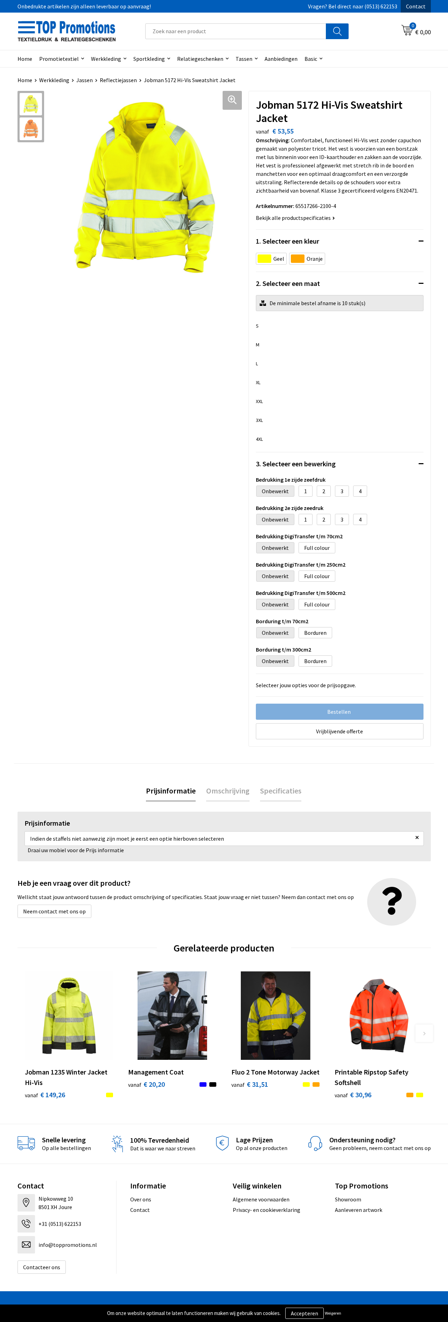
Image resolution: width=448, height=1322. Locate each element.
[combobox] (235, 31)
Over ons (140, 1199)
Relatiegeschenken (200, 58)
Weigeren (333, 1313)
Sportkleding (149, 58)
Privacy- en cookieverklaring (266, 1209)
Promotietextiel (59, 58)
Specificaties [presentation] (280, 791)
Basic (310, 58)
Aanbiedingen (281, 58)
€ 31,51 (249, 1084)
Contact (416, 6)
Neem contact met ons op (54, 911)
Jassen (84, 80)
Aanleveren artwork (358, 1209)
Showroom (348, 1199)
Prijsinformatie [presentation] (171, 791)
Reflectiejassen (118, 80)
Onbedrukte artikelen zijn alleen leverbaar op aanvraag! (84, 6)
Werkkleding (106, 58)
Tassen (244, 58)
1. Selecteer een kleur (287, 241)
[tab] (171, 791)
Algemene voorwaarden (261, 1199)
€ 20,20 (146, 1084)
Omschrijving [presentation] (228, 791)
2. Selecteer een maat (288, 283)
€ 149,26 (45, 1094)
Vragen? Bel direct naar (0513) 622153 (352, 6)
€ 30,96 (353, 1094)
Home (25, 58)
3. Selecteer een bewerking (296, 463)
